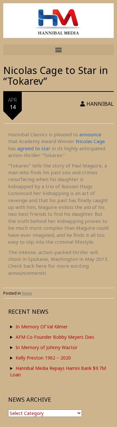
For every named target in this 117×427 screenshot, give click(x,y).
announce (90, 134)
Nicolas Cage (90, 141)
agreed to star (33, 148)
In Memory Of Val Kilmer (42, 326)
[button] (58, 49)
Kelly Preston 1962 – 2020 (43, 358)
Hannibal (100, 103)
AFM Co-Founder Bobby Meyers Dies (55, 337)
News (27, 293)
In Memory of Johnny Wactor (46, 347)
